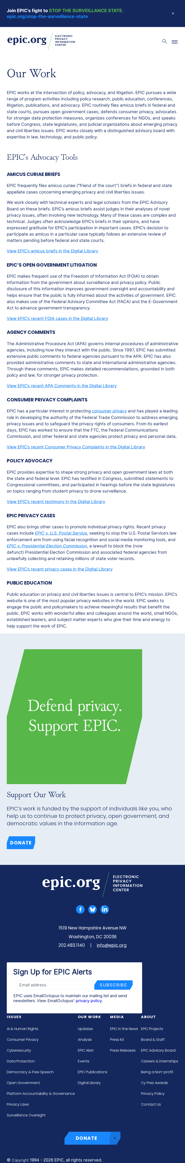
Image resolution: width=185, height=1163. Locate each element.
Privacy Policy (153, 1093)
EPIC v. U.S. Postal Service (61, 533)
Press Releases (123, 1050)
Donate (21, 842)
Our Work (89, 1016)
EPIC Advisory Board (158, 1050)
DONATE (86, 1138)
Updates (85, 1028)
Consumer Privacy (23, 1039)
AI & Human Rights (22, 1028)
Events (83, 1061)
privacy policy (89, 1000)
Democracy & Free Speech (30, 1072)
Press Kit (117, 1039)
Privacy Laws (18, 1104)
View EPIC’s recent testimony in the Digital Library (56, 501)
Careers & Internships (159, 1061)
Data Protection (21, 1061)
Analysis (85, 1039)
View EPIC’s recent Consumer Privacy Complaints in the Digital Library (76, 447)
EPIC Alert (86, 1050)
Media (117, 1016)
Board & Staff (153, 1039)
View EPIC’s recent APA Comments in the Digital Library (62, 385)
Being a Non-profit (157, 1072)
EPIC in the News (124, 1028)
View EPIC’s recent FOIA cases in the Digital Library (57, 318)
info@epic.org (112, 945)
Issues (14, 1016)
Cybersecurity (19, 1050)
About (148, 1016)
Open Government (23, 1082)
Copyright (20, 1160)
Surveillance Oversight (26, 1115)
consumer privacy (109, 411)
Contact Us (151, 1104)
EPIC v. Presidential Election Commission (47, 546)
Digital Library (89, 1082)
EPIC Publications (92, 1072)
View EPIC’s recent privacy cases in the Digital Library (60, 569)
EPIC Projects (152, 1028)
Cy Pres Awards (154, 1082)
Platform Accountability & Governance (41, 1093)
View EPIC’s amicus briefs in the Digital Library (52, 251)
